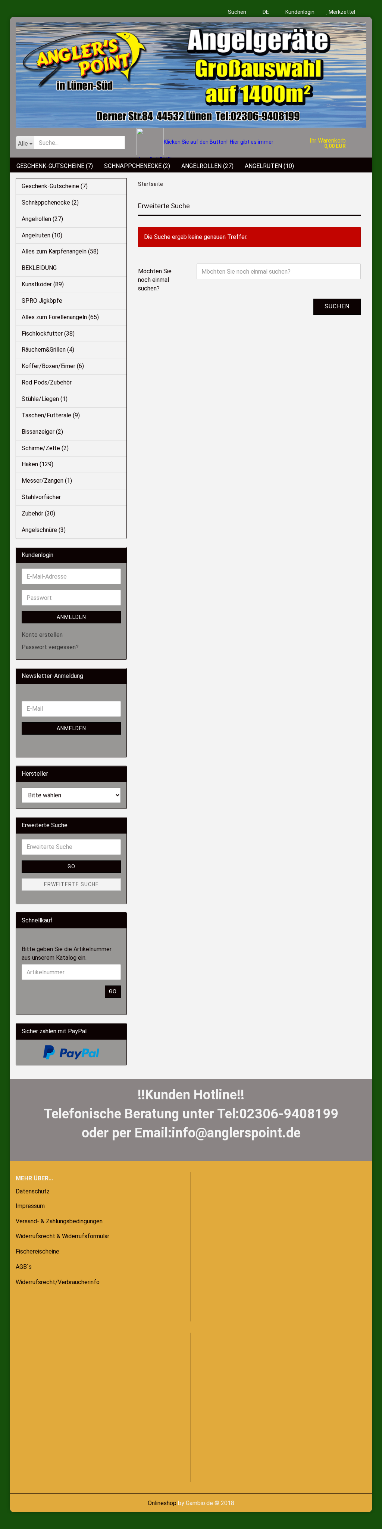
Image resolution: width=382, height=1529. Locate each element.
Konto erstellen (42, 634)
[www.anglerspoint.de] (191, 72)
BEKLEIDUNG (39, 267)
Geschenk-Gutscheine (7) (54, 165)
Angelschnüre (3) (44, 529)
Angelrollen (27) (207, 165)
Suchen (237, 12)
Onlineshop (162, 1503)
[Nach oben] (20, 1518)
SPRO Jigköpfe (42, 300)
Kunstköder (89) (43, 284)
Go (71, 866)
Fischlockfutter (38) (48, 333)
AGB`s (24, 1266)
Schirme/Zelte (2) (45, 448)
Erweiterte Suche (71, 884)
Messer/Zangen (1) (47, 480)
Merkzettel (341, 12)
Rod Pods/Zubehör (47, 382)
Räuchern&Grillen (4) (48, 349)
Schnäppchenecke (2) (137, 165)
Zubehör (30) (38, 513)
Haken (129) (37, 464)
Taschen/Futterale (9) (51, 415)
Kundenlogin (299, 12)
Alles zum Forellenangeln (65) (60, 317)
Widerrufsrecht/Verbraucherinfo (58, 1282)
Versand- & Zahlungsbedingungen (59, 1221)
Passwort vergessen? (50, 647)
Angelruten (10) (269, 165)
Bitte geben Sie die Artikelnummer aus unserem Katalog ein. (67, 953)
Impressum (30, 1205)
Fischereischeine (37, 1251)
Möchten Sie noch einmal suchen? (155, 280)
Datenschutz (33, 1191)
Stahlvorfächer (41, 497)
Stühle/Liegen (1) (45, 398)
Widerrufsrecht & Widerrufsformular (62, 1236)
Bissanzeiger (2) (42, 431)
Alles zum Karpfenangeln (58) (60, 251)
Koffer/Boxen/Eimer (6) (53, 366)
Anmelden (71, 617)
